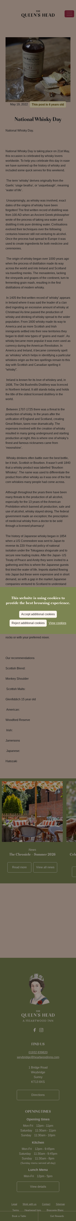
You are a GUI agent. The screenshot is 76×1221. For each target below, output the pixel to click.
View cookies (57, 623)
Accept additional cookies (38, 614)
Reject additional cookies (28, 623)
